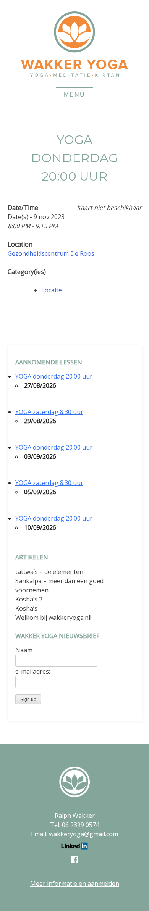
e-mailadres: (32, 671)
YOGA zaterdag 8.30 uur (49, 412)
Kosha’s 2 (28, 599)
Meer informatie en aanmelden (74, 883)
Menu (74, 94)
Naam (23, 650)
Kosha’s (26, 608)
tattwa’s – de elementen (49, 572)
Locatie (51, 290)
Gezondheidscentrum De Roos (51, 253)
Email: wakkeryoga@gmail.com (74, 834)
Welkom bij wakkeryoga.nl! (53, 617)
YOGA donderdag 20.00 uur (53, 376)
